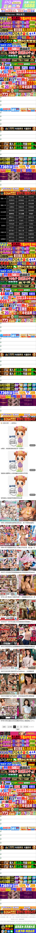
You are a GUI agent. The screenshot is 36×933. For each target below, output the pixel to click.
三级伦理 (11, 203)
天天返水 (31, 220)
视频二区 (3, 205)
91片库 (12, 227)
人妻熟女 (11, 207)
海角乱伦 (21, 234)
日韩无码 (31, 240)
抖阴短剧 (21, 240)
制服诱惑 (31, 234)
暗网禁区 (11, 234)
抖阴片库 (3, 232)
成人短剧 (31, 237)
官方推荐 (3, 219)
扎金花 (21, 220)
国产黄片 (11, 230)
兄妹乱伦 (21, 237)
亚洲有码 (11, 200)
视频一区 (3, 198)
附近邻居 (11, 210)
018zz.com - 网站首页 (15, 14)
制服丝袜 (21, 207)
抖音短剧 (11, 224)
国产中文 (11, 237)
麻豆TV (21, 224)
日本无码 (31, 197)
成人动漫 (31, 200)
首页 (4, 726)
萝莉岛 (31, 227)
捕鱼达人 (11, 217)
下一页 (26, 726)
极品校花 (11, 240)
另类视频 (31, 207)
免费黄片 (31, 230)
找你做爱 (31, 210)
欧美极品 (21, 200)
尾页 (18, 729)
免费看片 (3, 239)
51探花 (31, 224)
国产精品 (11, 197)
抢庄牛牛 (21, 217)
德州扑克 (31, 217)
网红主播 (21, 197)
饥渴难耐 (21, 210)
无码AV (3, 225)
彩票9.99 (11, 220)
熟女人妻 (21, 230)
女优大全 (21, 227)
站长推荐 (3, 212)
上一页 (10, 726)
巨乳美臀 (31, 203)
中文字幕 (21, 203)
